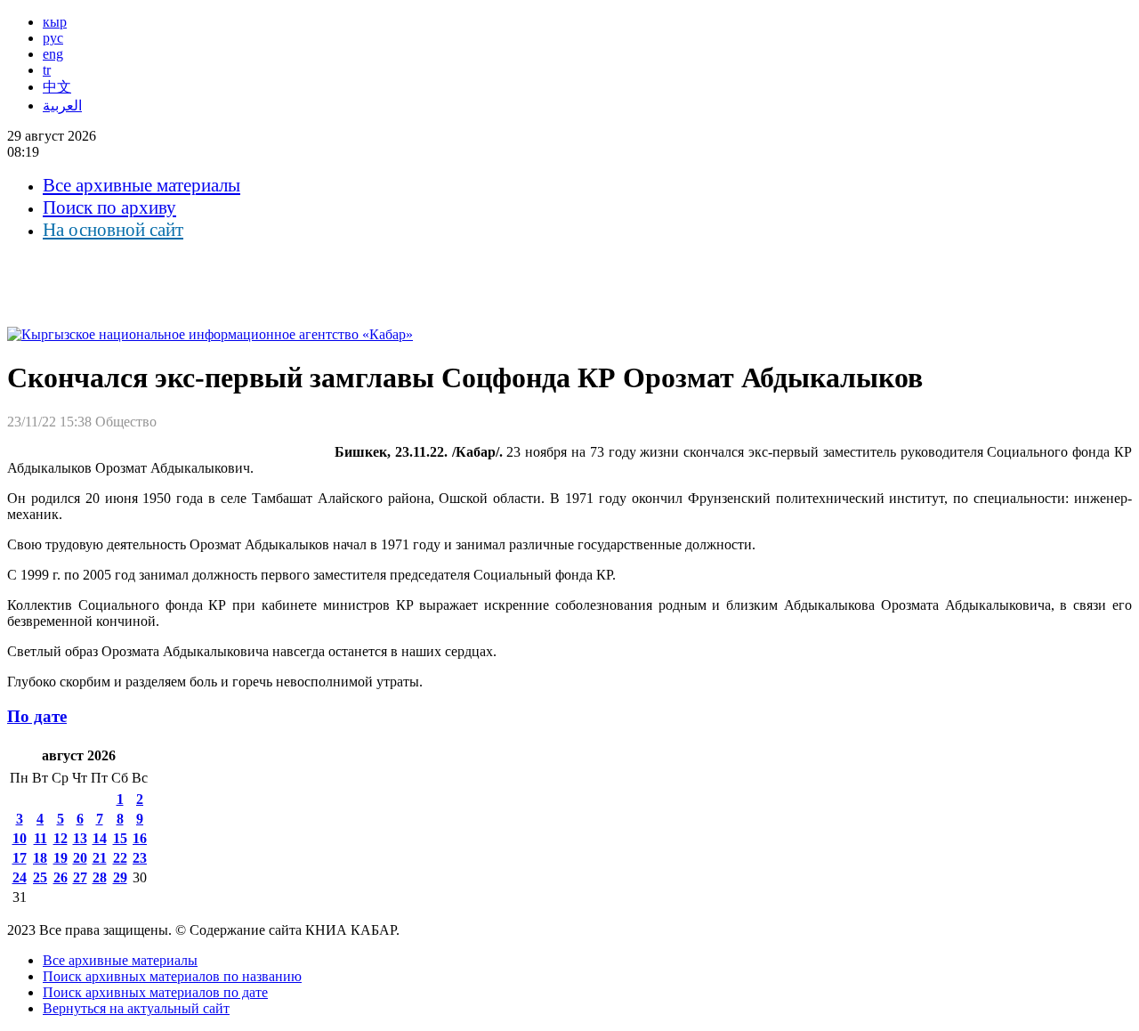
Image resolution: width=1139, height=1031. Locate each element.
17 (19, 857)
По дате (37, 716)
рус (53, 37)
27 (80, 877)
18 (40, 857)
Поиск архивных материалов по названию (172, 976)
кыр (55, 21)
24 (19, 877)
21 (100, 857)
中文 (57, 86)
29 (120, 877)
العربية (62, 105)
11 (40, 838)
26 (60, 877)
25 (40, 877)
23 (140, 857)
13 (80, 838)
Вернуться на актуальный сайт (136, 1008)
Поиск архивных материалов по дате (155, 992)
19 (60, 857)
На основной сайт (113, 229)
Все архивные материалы (141, 185)
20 (80, 857)
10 (19, 838)
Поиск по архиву (109, 207)
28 (100, 877)
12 (60, 838)
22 (120, 857)
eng (53, 53)
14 (100, 838)
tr (47, 69)
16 (140, 838)
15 (120, 838)
